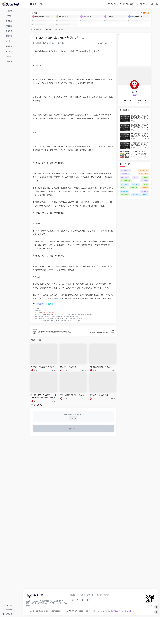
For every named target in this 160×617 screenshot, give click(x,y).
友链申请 (82, 595)
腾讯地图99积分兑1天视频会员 (42, 367)
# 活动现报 (49, 304)
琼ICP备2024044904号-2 (59, 611)
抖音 (146, 184)
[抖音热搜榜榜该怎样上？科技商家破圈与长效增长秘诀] (125, 127)
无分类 (145, 177)
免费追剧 (144, 191)
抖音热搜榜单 (126, 181)
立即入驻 (146, 13)
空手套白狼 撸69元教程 (99, 395)
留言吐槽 (90, 595)
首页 (33, 30)
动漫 (145, 195)
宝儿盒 (62, 43)
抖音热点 (144, 181)
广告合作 (99, 595)
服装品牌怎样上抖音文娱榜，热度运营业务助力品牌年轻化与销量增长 (139, 135)
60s (135, 177)
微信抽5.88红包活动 (68, 367)
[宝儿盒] (35, 596)
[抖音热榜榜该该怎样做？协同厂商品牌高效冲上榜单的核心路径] (125, 118)
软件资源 (144, 188)
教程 (123, 188)
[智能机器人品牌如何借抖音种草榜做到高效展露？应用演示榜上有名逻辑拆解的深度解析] (125, 154)
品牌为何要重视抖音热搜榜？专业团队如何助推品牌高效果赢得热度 (139, 144)
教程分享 (39, 30)
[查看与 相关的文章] (34, 51)
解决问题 (133, 188)
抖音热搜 (124, 184)
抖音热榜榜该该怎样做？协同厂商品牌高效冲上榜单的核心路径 (139, 117)
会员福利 (124, 191)
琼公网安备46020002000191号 (80, 611)
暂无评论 (38, 404)
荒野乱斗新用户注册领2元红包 (72, 395)
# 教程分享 (40, 304)
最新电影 (135, 195)
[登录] (152, 4)
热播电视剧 (125, 195)
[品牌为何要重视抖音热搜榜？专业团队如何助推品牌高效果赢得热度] (125, 145)
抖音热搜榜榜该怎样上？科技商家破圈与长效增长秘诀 (139, 126)
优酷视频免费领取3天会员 (100, 367)
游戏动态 (143, 174)
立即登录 (73, 418)
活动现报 (143, 170)
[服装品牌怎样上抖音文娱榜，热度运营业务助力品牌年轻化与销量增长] (125, 136)
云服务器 (125, 174)
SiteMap (94, 611)
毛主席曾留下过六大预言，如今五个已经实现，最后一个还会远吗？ (43, 396)
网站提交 (73, 595)
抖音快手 (125, 170)
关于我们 (107, 595)
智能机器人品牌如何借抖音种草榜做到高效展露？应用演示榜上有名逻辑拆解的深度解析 (139, 153)
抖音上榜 (135, 184)
